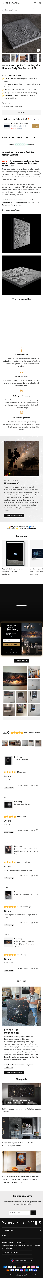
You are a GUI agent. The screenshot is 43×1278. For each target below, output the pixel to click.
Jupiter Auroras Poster (22, 804)
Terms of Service (9, 652)
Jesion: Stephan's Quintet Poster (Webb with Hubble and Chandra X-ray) (26, 851)
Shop (4, 1236)
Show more (21, 981)
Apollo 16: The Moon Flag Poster (26, 894)
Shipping (5, 107)
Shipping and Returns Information (18, 138)
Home (3, 9)
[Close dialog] (40, 624)
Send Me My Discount (11, 644)
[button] (5, 743)
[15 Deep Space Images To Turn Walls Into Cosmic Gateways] (21, 1094)
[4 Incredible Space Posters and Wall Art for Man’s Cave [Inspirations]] (21, 1128)
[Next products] (39, 119)
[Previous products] (34, 119)
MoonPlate (16, 9)
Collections (9, 9)
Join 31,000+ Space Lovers (14, 1242)
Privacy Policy (15, 652)
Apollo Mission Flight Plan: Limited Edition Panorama (20, 123)
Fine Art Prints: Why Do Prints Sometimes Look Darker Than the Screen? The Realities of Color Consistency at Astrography (20, 1179)
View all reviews (22, 660)
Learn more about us (14, 515)
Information (8, 1230)
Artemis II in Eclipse (21, 759)
